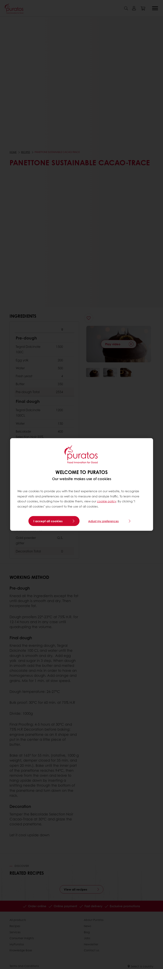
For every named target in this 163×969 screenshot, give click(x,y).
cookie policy (106, 501)
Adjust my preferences (103, 521)
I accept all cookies (48, 521)
